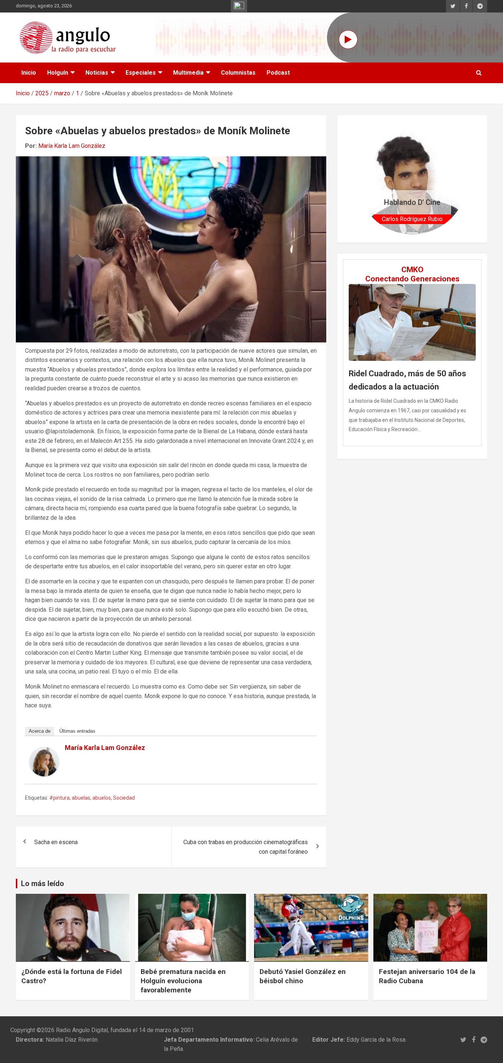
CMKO (412, 269)
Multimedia (188, 72)
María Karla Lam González (71, 145)
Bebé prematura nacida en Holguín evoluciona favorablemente (183, 980)
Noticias (96, 72)
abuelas (81, 798)
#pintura (59, 798)
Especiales (141, 72)
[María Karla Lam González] (44, 751)
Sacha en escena (56, 842)
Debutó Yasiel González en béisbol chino (303, 976)
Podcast (278, 72)
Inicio (28, 72)
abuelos (101, 798)
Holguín (57, 72)
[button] (365, 179)
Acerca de (39, 731)
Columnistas (238, 72)
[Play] (348, 39)
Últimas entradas (77, 731)
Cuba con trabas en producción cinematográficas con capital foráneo (245, 847)
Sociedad (124, 798)
